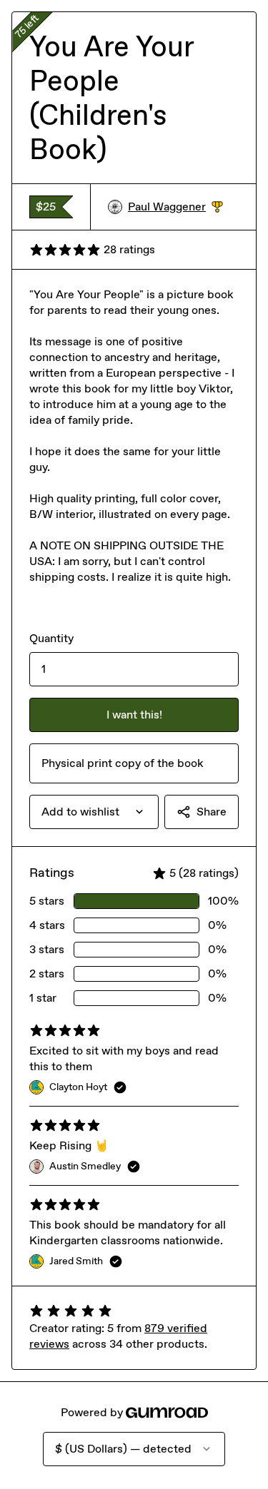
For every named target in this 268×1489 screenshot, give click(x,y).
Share (212, 811)
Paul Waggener (175, 207)
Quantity (51, 638)
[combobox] (94, 812)
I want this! (134, 714)
